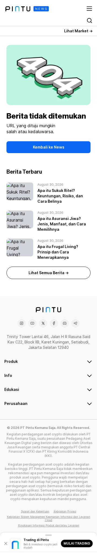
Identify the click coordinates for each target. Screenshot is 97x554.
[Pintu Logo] (27, 9)
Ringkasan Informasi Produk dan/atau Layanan (48, 525)
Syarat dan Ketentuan (35, 511)
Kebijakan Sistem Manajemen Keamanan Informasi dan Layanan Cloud (48, 518)
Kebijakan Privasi (65, 511)
